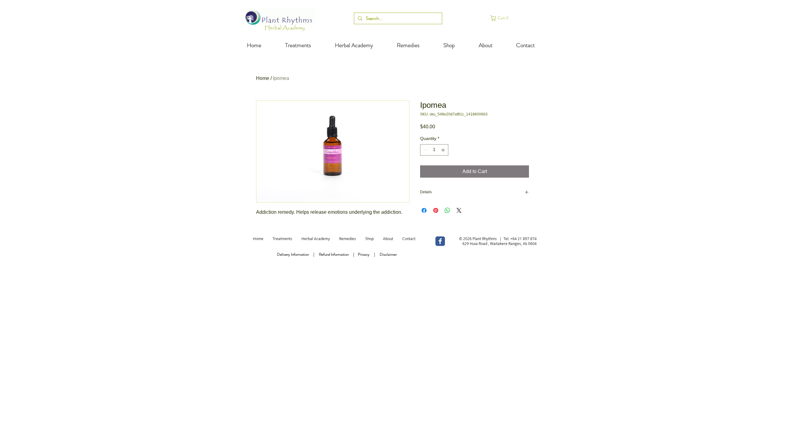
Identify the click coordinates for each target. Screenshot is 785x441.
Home (262, 78)
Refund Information (334, 254)
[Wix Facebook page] (440, 241)
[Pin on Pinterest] (435, 210)
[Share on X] (459, 210)
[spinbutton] (434, 150)
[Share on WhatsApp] (447, 210)
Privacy (364, 254)
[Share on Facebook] (424, 210)
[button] (509, 18)
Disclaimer (388, 254)
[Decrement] (425, 150)
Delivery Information (293, 254)
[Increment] (443, 150)
